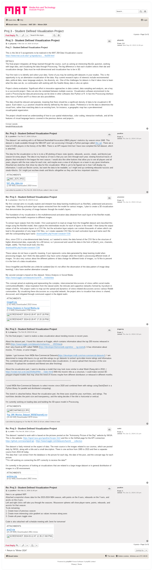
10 (123, 200)
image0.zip (12, 302)
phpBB (68, 561)
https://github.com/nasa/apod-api (20, 441)
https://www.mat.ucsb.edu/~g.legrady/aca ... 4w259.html (30, 56)
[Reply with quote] (109, 41)
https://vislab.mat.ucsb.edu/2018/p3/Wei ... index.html (29, 372)
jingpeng (120, 329)
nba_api (98, 143)
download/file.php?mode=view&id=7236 (23, 247)
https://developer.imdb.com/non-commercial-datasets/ (81, 355)
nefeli (119, 428)
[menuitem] (20, 20)
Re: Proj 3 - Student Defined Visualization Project (31, 133)
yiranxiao (120, 197)
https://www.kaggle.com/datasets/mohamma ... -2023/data (36, 344)
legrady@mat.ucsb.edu (14, 126)
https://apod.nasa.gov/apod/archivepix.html (42, 438)
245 (123, 43)
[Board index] (17, 9)
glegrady (120, 40)
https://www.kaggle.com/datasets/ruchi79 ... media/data (30, 278)
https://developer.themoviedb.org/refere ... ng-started (62, 347)
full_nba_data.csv (15, 183)
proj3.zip (11, 530)
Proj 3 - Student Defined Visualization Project (34, 31)
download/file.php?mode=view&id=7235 (53, 234)
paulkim (120, 133)
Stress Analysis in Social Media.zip (23, 308)
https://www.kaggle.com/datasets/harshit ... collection (59, 441)
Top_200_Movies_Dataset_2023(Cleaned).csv (27, 415)
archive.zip (12, 476)
